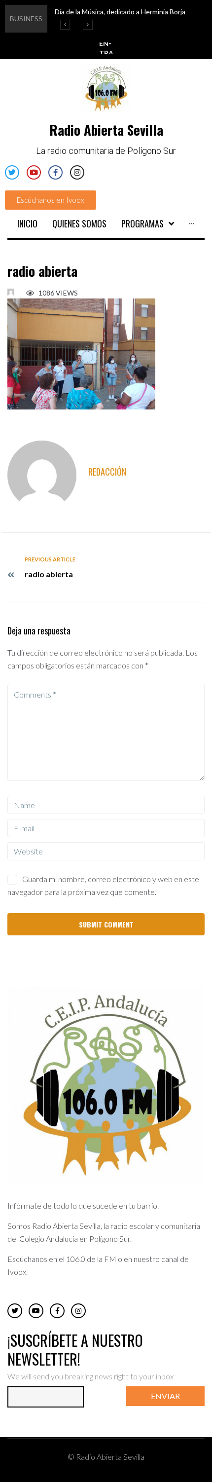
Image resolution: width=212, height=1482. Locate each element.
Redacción (107, 471)
